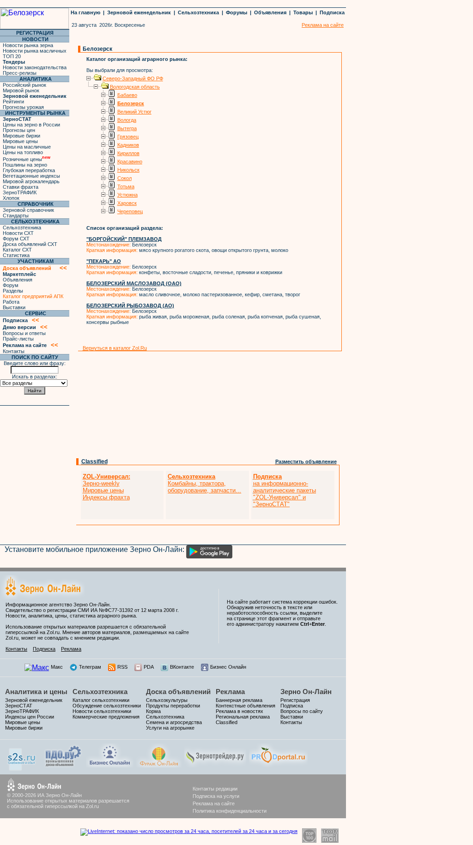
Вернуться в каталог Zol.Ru (115, 348)
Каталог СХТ (17, 249)
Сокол (124, 178)
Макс (57, 667)
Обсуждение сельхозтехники (107, 705)
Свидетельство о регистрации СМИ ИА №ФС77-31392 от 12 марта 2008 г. (92, 610)
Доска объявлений (178, 691)
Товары (303, 12)
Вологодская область (135, 87)
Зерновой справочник (28, 210)
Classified (94, 461)
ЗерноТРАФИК (19, 192)
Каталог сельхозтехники (101, 700)
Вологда (126, 120)
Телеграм (90, 667)
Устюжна (127, 195)
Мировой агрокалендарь (31, 181)
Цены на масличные (27, 147)
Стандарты (16, 215)
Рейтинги (13, 101)
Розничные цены (26, 159)
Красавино (129, 161)
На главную (85, 12)
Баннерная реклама (239, 700)
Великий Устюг (134, 111)
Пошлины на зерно (25, 165)
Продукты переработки (173, 705)
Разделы (13, 291)
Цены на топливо (23, 152)
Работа (11, 302)
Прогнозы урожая (23, 107)
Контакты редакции (215, 788)
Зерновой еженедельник (139, 12)
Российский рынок (24, 85)
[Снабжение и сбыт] (22, 768)
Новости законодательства (35, 67)
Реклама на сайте (214, 803)
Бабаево (127, 95)
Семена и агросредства (174, 722)
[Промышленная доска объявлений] (63, 766)
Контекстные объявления (245, 705)
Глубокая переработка (29, 170)
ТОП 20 (12, 56)
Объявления (270, 12)
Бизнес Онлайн (228, 667)
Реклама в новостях (239, 711)
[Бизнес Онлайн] (109, 765)
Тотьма (125, 186)
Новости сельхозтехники (102, 711)
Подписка (332, 12)
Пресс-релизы (19, 73)
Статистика (16, 255)
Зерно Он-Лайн (306, 691)
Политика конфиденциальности (230, 811)
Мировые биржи (21, 135)
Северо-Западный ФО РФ (133, 78)
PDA (149, 667)
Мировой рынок (21, 90)
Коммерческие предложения (106, 716)
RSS (122, 667)
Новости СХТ (18, 233)
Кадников (128, 145)
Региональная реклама (243, 716)
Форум (10, 285)
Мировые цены (20, 141)
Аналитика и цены (36, 691)
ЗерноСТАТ (18, 705)
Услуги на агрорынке (170, 728)
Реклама (71, 649)
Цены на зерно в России (31, 124)
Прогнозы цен (19, 130)
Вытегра (127, 128)
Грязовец (128, 136)
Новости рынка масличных (35, 51)
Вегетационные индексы (31, 176)
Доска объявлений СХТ (30, 244)
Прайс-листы (18, 339)
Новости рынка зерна (28, 45)
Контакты (13, 351)
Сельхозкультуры (167, 700)
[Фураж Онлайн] (159, 765)
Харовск (127, 203)
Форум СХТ (16, 238)
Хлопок (11, 198)
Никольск (128, 170)
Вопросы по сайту (301, 711)
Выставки (14, 307)
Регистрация (295, 700)
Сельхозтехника (198, 12)
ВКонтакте (182, 667)
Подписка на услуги (216, 796)
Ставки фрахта (20, 187)
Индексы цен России (29, 716)
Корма (153, 711)
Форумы (236, 12)
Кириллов (128, 153)
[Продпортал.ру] (278, 765)
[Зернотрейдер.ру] (215, 765)
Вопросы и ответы (24, 333)
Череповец (130, 211)
